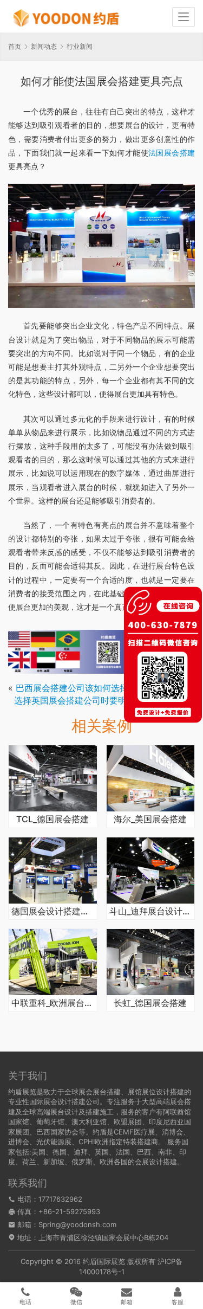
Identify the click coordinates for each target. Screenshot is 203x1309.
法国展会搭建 (171, 152)
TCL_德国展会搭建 (52, 819)
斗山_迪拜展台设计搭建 (150, 912)
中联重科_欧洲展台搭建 (52, 1003)
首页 (14, 46)
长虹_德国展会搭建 (150, 1003)
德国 (60, 1151)
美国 (38, 1151)
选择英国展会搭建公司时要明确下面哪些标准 (100, 700)
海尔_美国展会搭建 (150, 819)
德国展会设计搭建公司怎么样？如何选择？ (52, 912)
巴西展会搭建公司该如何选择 (72, 687)
